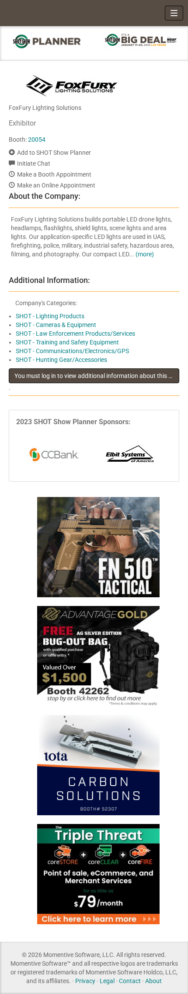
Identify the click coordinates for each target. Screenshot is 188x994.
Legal (107, 980)
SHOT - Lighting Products (50, 316)
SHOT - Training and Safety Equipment (67, 342)
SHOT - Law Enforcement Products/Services (75, 333)
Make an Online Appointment (56, 185)
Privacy (85, 980)
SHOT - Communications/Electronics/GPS (72, 350)
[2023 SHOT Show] (47, 41)
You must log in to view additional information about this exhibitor (96, 375)
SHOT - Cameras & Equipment (56, 324)
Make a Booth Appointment (54, 174)
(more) (145, 254)
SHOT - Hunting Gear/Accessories (61, 359)
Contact (130, 980)
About (153, 980)
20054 (36, 139)
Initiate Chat (33, 163)
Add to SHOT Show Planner (54, 152)
